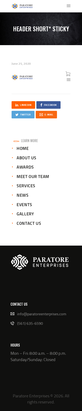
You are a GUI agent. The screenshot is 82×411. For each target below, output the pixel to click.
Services (26, 185)
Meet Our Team (33, 176)
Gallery (25, 214)
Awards (25, 167)
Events (24, 204)
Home (23, 148)
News (22, 195)
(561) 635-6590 (30, 323)
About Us (26, 158)
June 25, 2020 (21, 63)
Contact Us (29, 223)
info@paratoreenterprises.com (41, 313)
